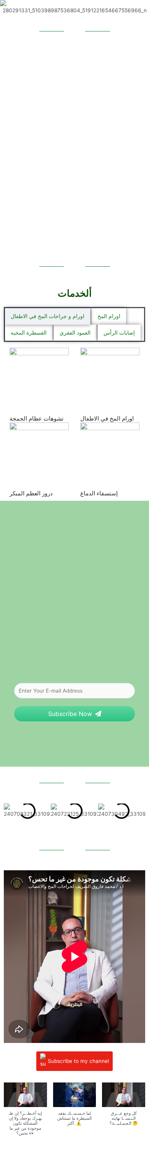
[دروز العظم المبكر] (39, 452)
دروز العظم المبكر (31, 493)
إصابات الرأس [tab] (119, 332)
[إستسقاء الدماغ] (109, 452)
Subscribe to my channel (78, 1061)
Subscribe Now (70, 714)
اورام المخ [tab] (108, 316)
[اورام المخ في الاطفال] (109, 377)
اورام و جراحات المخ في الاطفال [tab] (47, 316)
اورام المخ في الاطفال (107, 418)
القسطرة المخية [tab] (29, 332)
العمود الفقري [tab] (75, 332)
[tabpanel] (74, 422)
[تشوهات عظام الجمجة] (39, 377)
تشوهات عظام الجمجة (36, 418)
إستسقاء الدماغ (99, 493)
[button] (11, 810)
